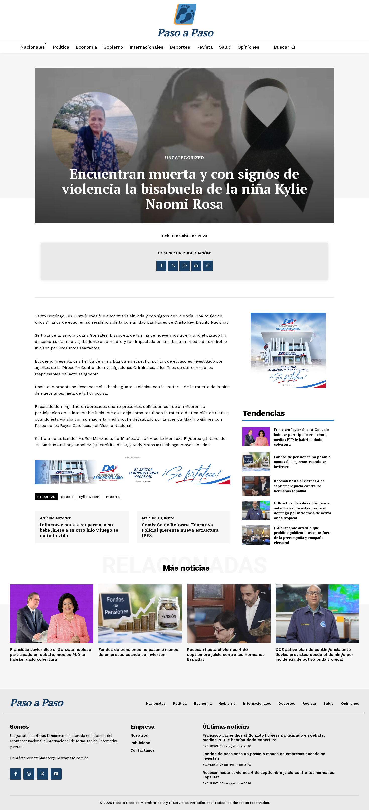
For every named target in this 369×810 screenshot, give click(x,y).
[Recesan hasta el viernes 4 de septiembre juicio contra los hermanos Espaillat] (256, 486)
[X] (173, 266)
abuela (67, 496)
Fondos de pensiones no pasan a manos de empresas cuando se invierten (302, 461)
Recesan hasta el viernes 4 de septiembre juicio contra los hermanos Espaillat (299, 485)
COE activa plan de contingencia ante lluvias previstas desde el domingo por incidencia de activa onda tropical (302, 510)
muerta (113, 496)
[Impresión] (196, 266)
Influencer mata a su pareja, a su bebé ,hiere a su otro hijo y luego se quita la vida (79, 530)
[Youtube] (56, 773)
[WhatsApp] (184, 266)
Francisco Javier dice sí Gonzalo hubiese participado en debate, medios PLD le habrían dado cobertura (301, 437)
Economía (210, 765)
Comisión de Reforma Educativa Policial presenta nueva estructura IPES (180, 530)
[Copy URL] (208, 266)
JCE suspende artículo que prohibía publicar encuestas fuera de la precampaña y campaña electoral (302, 535)
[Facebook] (161, 266)
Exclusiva (210, 746)
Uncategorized (184, 158)
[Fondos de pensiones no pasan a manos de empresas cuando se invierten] (256, 461)
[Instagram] (28, 773)
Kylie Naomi (90, 496)
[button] (286, 47)
